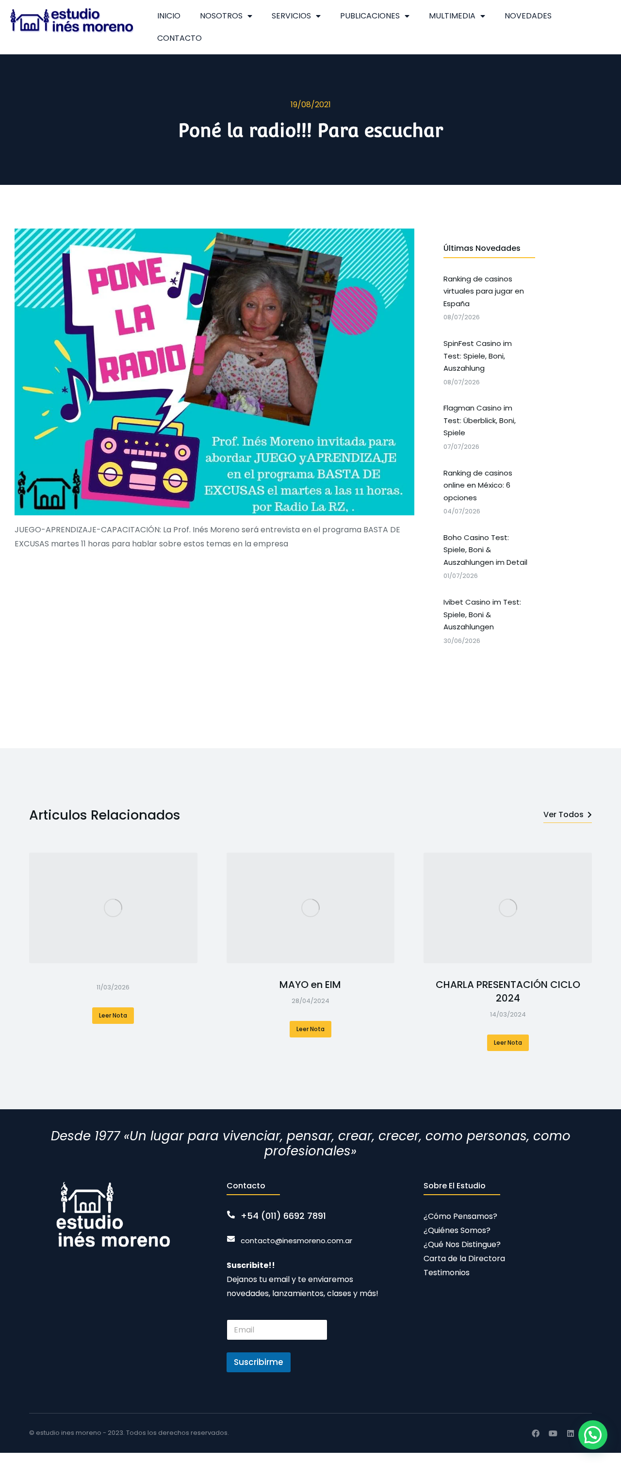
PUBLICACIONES (370, 15)
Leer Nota (113, 1015)
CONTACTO (179, 38)
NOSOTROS (221, 15)
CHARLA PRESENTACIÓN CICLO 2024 (508, 991)
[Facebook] (535, 1433)
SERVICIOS (291, 15)
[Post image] (113, 908)
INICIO (168, 15)
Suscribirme (258, 1362)
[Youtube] (553, 1433)
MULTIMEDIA (452, 15)
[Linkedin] (570, 1433)
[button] (592, 1434)
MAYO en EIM (310, 984)
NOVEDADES (528, 15)
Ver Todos (563, 814)
